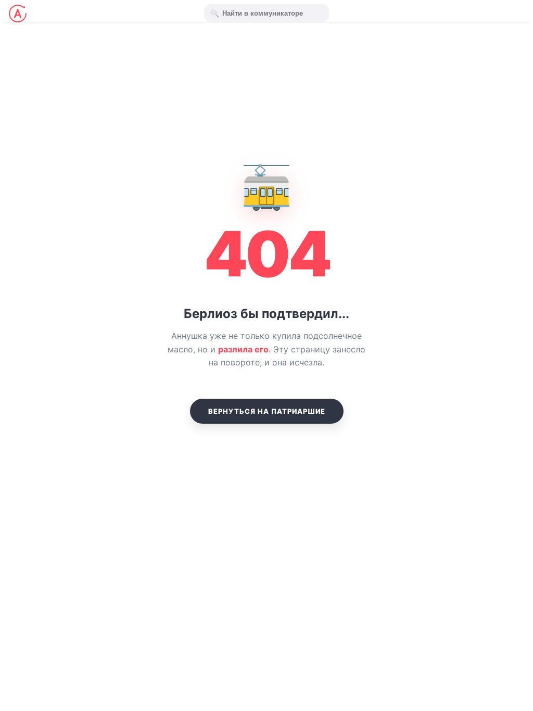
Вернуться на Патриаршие (266, 411)
